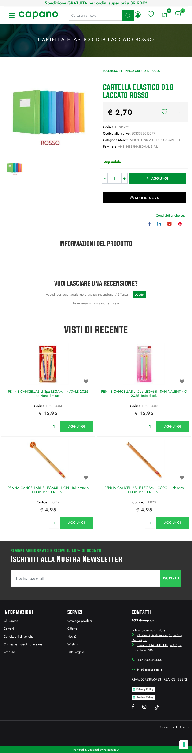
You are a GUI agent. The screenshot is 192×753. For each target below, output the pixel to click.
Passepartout (111, 750)
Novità (72, 636)
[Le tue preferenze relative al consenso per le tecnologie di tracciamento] (183, 744)
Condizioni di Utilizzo (174, 727)
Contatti (9, 628)
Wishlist (72, 644)
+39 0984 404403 (149, 660)
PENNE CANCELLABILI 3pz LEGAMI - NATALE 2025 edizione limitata (48, 393)
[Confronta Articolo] (178, 112)
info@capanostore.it (149, 669)
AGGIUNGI (76, 426)
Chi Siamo (11, 620)
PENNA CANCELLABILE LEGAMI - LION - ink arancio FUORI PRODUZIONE (48, 490)
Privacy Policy (145, 689)
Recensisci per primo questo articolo (131, 71)
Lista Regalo (75, 652)
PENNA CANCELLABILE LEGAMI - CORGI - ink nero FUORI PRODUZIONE (144, 490)
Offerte (72, 628)
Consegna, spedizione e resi (23, 644)
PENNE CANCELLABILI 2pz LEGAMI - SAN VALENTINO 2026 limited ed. (144, 393)
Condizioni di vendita (18, 636)
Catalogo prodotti (79, 620)
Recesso (9, 652)
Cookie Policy (144, 697)
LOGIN (139, 294)
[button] (48, 111)
